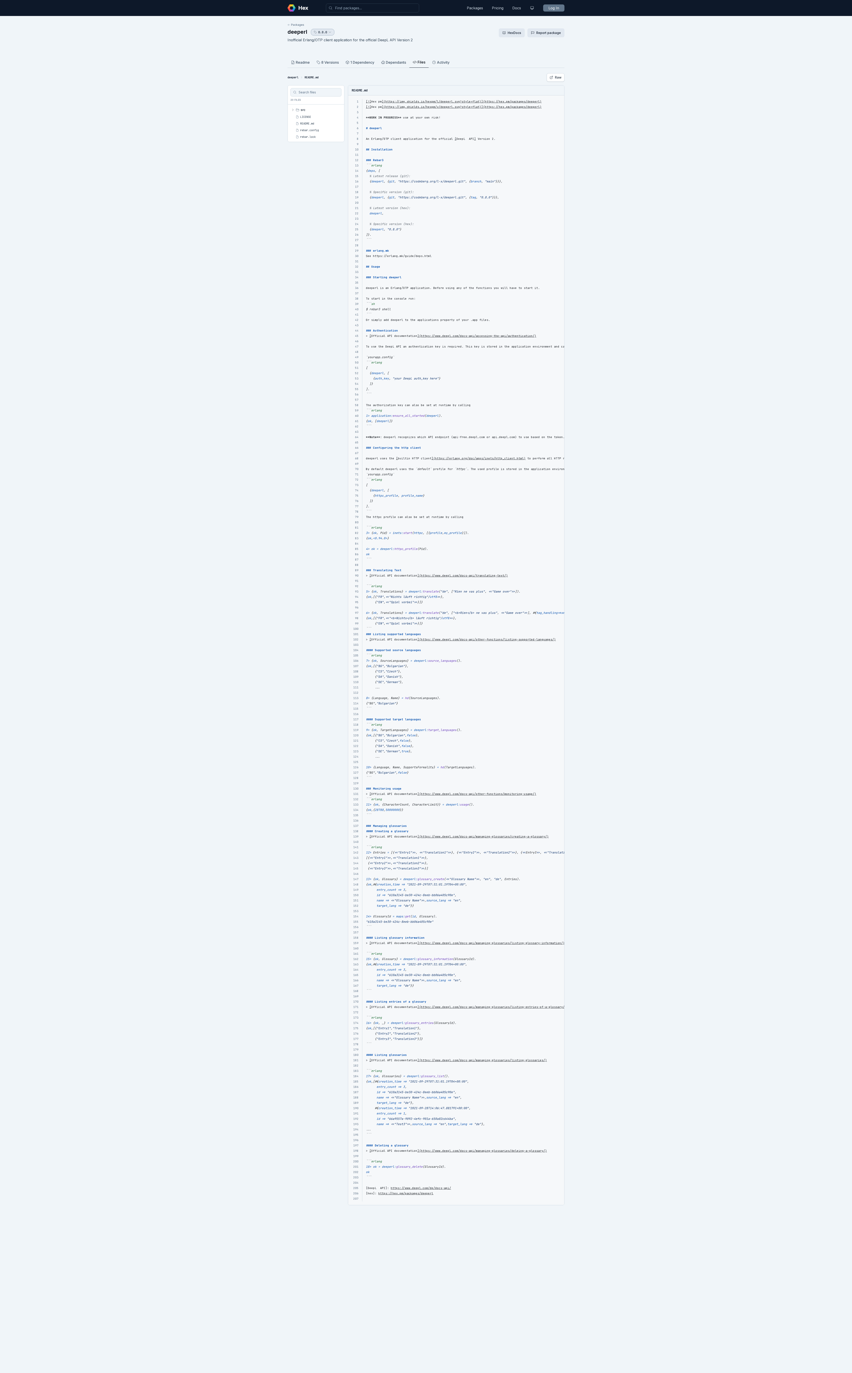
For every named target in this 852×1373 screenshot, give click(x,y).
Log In (553, 8)
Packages (475, 8)
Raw (558, 77)
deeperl (297, 32)
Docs (516, 8)
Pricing (497, 8)
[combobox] (372, 8)
